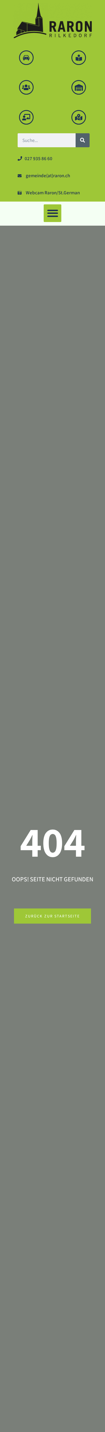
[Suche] (83, 140)
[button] (52, 213)
